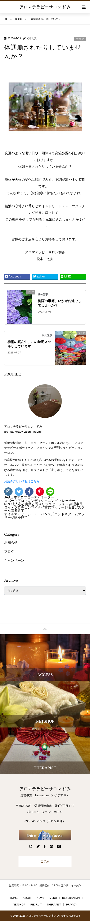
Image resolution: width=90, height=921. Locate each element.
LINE (67, 276)
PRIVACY (71, 904)
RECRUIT (36, 904)
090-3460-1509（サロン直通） (45, 821)
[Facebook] (29, 491)
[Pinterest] (40, 491)
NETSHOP (19, 904)
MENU (53, 898)
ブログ (80, 39)
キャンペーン (14, 560)
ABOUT (27, 898)
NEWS (40, 898)
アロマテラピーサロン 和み (45, 7)
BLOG (18, 19)
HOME (14, 898)
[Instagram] (8, 491)
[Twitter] (19, 491)
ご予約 (45, 861)
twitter (41, 276)
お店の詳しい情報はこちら (21, 481)
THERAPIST (54, 904)
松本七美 (32, 38)
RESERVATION (71, 898)
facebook (15, 276)
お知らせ (11, 542)
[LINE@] (50, 491)
